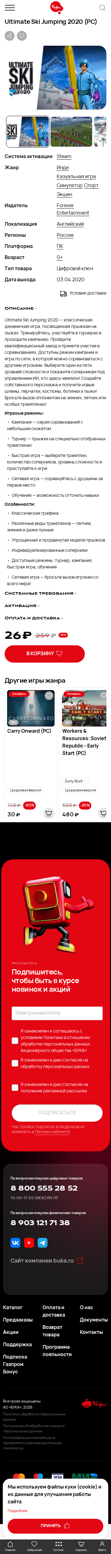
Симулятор (70, 185)
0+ (60, 257)
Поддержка (17, 1344)
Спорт (91, 185)
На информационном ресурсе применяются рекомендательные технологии (32, 1443)
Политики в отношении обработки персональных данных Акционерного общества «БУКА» (55, 1044)
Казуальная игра (76, 176)
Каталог (13, 1307)
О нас (86, 1307)
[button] (55, 78)
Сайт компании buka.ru (42, 1261)
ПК (60, 246)
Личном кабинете (52, 1132)
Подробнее (17, 1511)
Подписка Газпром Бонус (15, 1365)
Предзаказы (18, 1320)
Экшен (64, 194)
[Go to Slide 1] (28, 132)
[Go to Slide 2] (71, 132)
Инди (63, 167)
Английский (70, 224)
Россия (65, 235)
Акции (10, 1332)
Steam (64, 156)
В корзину (40, 653)
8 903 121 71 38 (40, 1223)
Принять (51, 1526)
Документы (94, 1320)
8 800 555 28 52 (43, 1188)
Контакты (91, 1332)
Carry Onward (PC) (29, 731)
